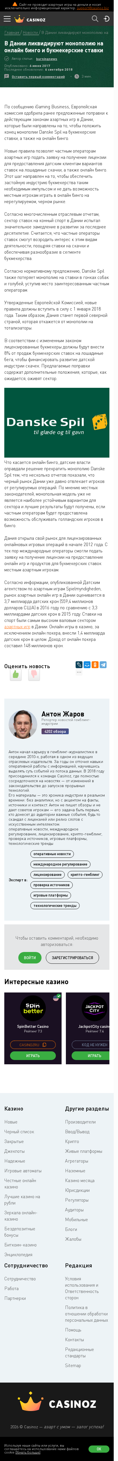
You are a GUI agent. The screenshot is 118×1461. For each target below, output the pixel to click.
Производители (80, 1122)
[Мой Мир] (87, 664)
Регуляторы (76, 1200)
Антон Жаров (63, 714)
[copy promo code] (44, 1044)
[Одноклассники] (95, 664)
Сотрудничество (20, 1278)
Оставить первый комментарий (38, 76)
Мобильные (76, 1219)
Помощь (73, 1330)
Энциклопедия (18, 1254)
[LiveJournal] (79, 664)
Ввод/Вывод (77, 1131)
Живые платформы (83, 1151)
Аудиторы (74, 1210)
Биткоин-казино (20, 1245)
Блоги (71, 1229)
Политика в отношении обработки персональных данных (86, 1313)
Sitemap (73, 1365)
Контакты (74, 1339)
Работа (11, 1288)
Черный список (19, 1131)
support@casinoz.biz (93, 8)
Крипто (72, 1141)
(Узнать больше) (27, 1452)
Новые (10, 1122)
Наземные (75, 1170)
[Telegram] (103, 664)
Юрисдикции (77, 1190)
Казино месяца (80, 1180)
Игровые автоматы (23, 1170)
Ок (99, 1449)
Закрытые (14, 1141)
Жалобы (73, 1239)
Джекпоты (14, 1151)
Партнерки (15, 1298)
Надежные (14, 1161)
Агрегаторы (76, 1161)
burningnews (46, 59)
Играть (33, 1055)
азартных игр (17, 626)
